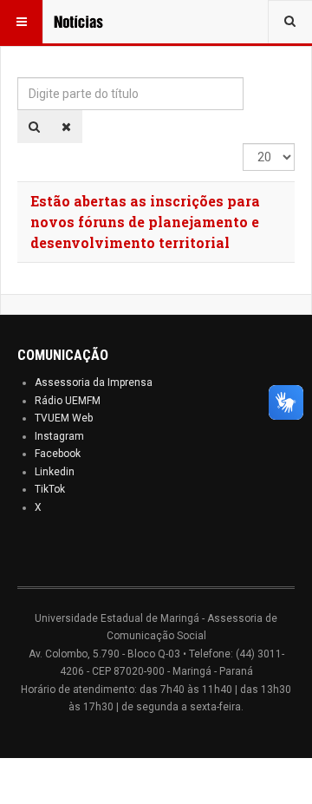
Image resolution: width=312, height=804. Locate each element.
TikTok (50, 489)
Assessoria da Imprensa (94, 382)
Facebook (58, 454)
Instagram (59, 436)
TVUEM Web (64, 418)
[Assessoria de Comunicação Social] (88, 21)
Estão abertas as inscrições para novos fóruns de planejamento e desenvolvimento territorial (145, 222)
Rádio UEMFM (68, 401)
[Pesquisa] (34, 126)
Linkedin (55, 472)
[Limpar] (66, 126)
